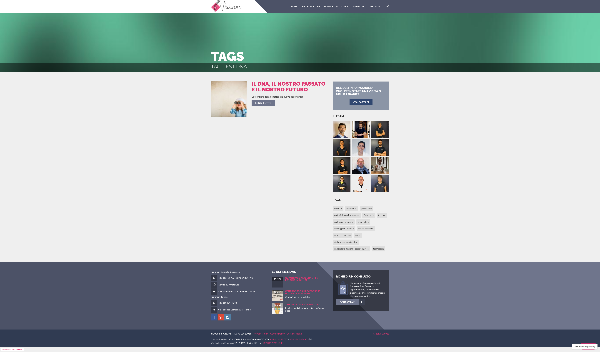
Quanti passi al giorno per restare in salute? (301, 279)
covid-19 (338, 208)
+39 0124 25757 (226, 278)
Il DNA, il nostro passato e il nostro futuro (288, 87)
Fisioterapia (324, 6)
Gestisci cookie (294, 333)
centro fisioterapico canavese (346, 215)
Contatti (374, 6)
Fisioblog (358, 6)
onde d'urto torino (365, 228)
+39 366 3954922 (244, 278)
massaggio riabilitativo (344, 228)
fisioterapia (369, 215)
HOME (294, 6)
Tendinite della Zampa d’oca (302, 304)
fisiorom (307, 6)
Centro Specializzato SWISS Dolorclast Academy (302, 292)
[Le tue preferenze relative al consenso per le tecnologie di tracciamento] (585, 347)
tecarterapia (378, 249)
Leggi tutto (263, 103)
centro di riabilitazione (343, 222)
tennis (357, 235)
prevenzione (366, 208)
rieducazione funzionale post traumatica (351, 249)
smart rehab (363, 222)
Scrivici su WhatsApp (229, 284)
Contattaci (347, 302)
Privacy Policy (260, 333)
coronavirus (352, 208)
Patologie (342, 6)
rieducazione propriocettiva (345, 242)
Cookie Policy (277, 333)
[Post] (229, 99)
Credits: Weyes (381, 333)
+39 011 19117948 (227, 303)
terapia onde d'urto (342, 235)
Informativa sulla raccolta (12, 349)
